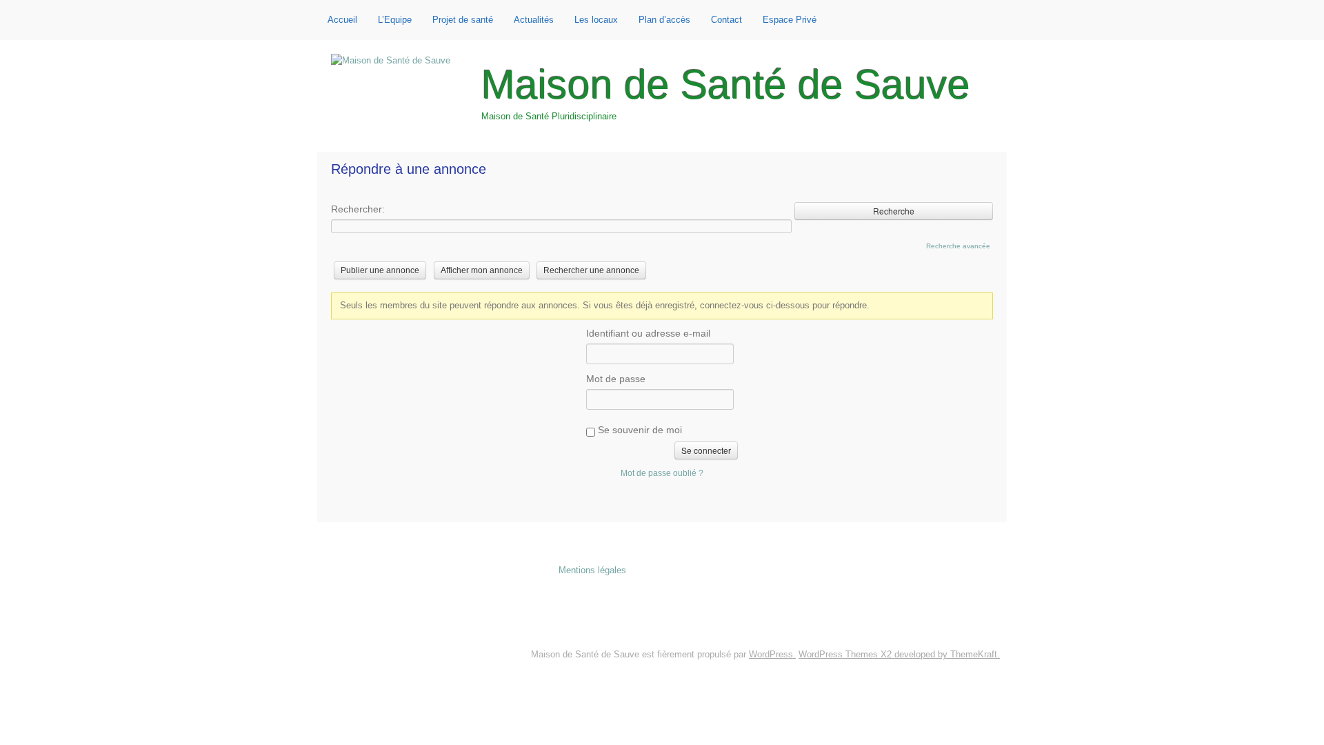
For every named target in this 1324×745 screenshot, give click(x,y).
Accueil (342, 19)
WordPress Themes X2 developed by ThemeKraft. (899, 654)
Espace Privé (789, 19)
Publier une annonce (380, 270)
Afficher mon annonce (482, 270)
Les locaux (596, 19)
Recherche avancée (958, 246)
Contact (726, 19)
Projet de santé (462, 19)
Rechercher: (358, 209)
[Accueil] (390, 61)
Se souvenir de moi (638, 429)
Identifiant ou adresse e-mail (648, 333)
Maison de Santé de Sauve (725, 85)
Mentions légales (592, 570)
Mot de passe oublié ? (662, 472)
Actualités (534, 19)
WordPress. (772, 654)
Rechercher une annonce (591, 270)
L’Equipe (395, 19)
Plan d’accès (664, 19)
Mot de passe (615, 378)
